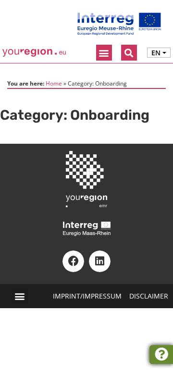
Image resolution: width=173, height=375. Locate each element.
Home (54, 83)
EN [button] (156, 52)
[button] (104, 53)
